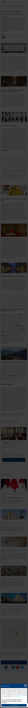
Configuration (17, 695)
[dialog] (14, 695)
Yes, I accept (14, 705)
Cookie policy (17, 696)
